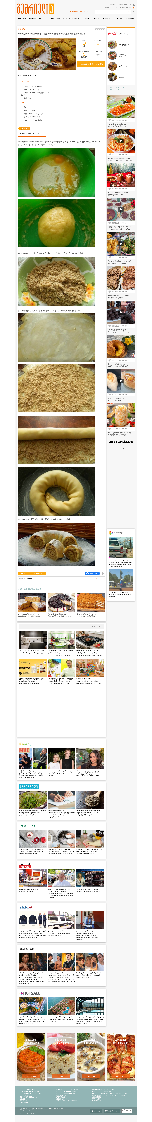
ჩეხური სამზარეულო (101, 1091)
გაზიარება (94, 573)
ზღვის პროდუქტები (28, 1097)
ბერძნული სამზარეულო (67, 1091)
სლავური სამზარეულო (30, 1091)
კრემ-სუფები (25, 1095)
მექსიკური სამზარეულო (30, 1093)
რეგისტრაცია (125, 5)
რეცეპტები (31, 1076)
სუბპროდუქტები (63, 1099)
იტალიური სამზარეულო (67, 1089)
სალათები (60, 1097)
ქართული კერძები (28, 1089)
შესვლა (113, 5)
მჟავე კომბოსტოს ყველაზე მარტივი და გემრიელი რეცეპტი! (119, 434)
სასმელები (25, 1103)
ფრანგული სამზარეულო (103, 1089)
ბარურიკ (29, 579)
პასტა (22, 1099)
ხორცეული (61, 1095)
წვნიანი (23, 1101)
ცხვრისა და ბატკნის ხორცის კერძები (108, 1095)
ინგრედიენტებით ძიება (80, 12)
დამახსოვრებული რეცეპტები (118, 7)
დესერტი (96, 1099)
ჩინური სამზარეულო (65, 1093)
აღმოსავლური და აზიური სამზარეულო (109, 1093)
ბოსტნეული (97, 1097)
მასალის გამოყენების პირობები (30, 1110)
